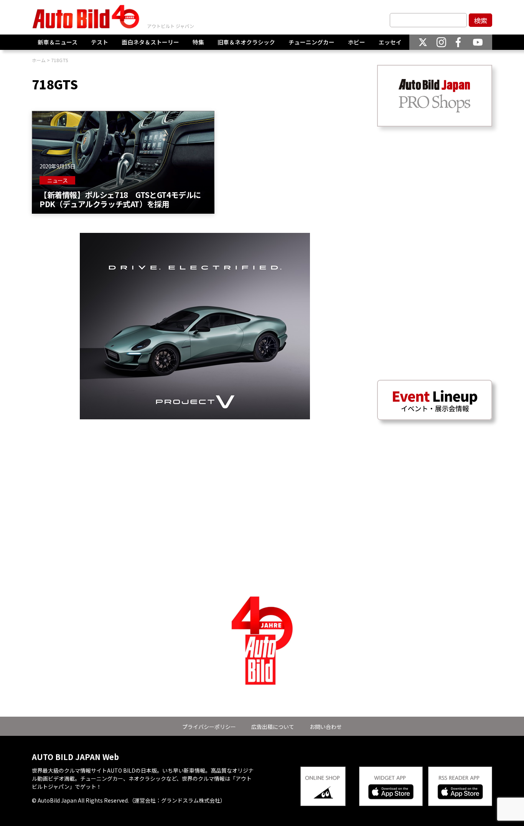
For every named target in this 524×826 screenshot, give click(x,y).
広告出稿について (272, 726)
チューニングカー (311, 42)
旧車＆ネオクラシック (246, 42)
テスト (99, 42)
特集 (198, 42)
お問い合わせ (326, 726)
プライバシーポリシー (209, 726)
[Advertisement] (195, 473)
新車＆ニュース (57, 42)
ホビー (356, 42)
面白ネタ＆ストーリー (150, 42)
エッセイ (390, 42)
